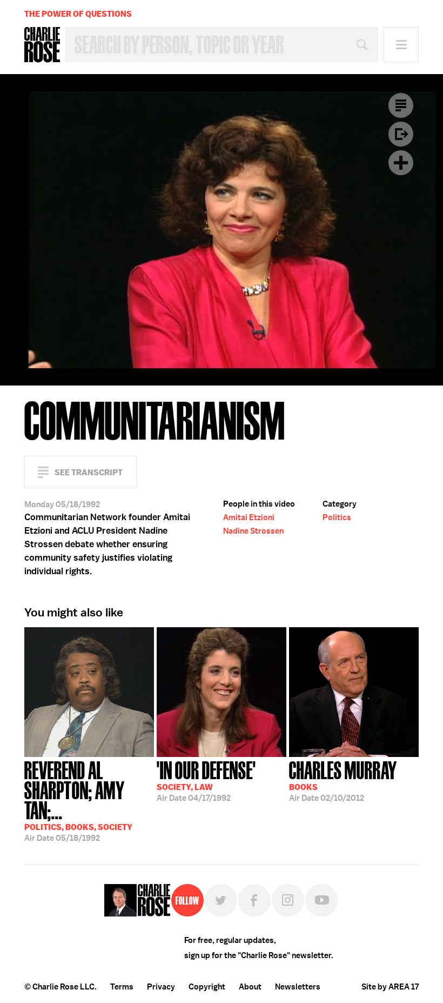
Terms (121, 986)
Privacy (161, 986)
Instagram (288, 900)
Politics (337, 517)
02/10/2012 (343, 780)
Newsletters (297, 986)
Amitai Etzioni (248, 517)
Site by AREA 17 (390, 986)
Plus (400, 162)
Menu (401, 44)
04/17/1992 (206, 780)
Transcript (400, 105)
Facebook (254, 900)
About (250, 986)
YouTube (321, 900)
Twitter (221, 900)
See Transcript (89, 472)
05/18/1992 (78, 800)
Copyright (207, 986)
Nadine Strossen (253, 531)
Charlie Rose (42, 45)
